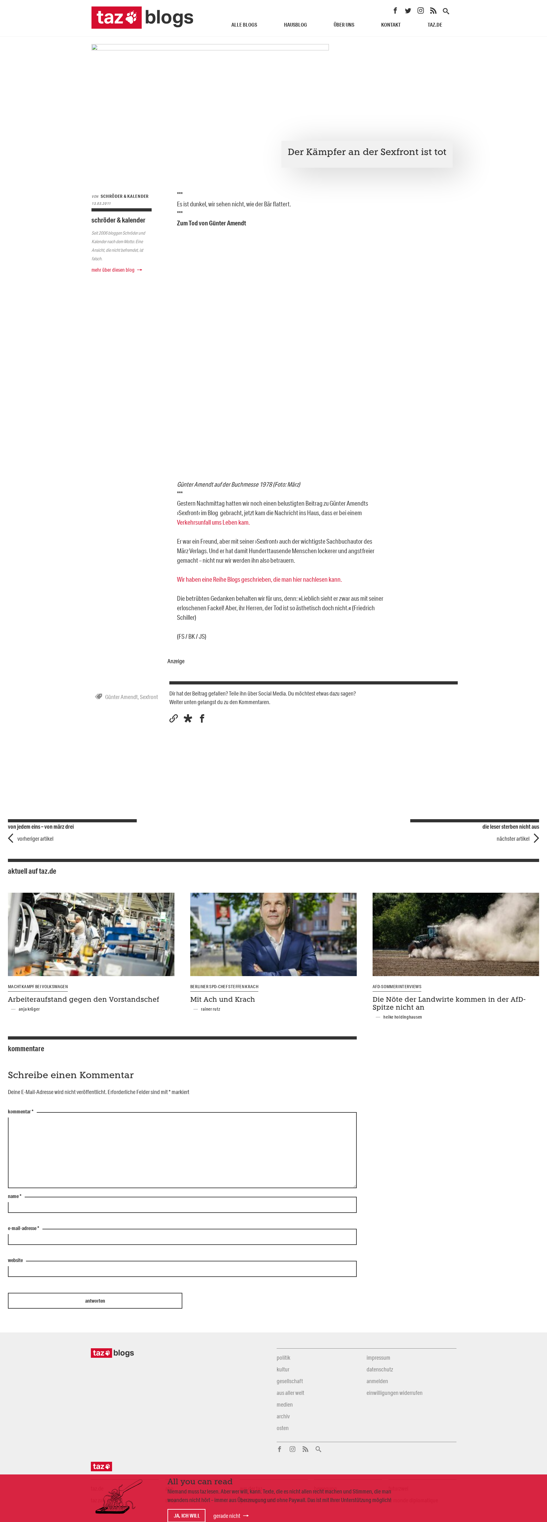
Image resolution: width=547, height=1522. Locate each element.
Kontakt (391, 24)
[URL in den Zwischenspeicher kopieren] (173, 718)
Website (15, 1260)
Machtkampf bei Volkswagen (38, 986)
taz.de (435, 24)
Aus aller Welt (290, 1392)
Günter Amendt (121, 696)
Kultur (283, 1369)
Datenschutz (380, 1369)
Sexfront (149, 696)
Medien (285, 1404)
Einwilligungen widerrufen (395, 1392)
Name (15, 1196)
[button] (188, 718)
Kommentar (21, 1112)
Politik (283, 1357)
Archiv (283, 1416)
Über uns (344, 24)
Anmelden (377, 1380)
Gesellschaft (290, 1380)
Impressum (378, 1357)
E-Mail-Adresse (23, 1228)
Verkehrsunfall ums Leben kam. (213, 522)
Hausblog (295, 24)
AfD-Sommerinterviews (397, 986)
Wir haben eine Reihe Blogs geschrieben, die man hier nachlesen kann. (259, 579)
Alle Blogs (244, 24)
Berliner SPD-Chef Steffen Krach (224, 986)
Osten (283, 1427)
